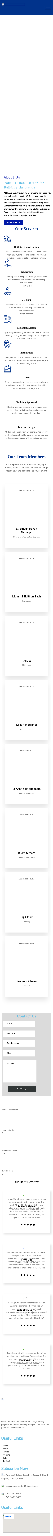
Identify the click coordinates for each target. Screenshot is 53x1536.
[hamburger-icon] (48, 7)
